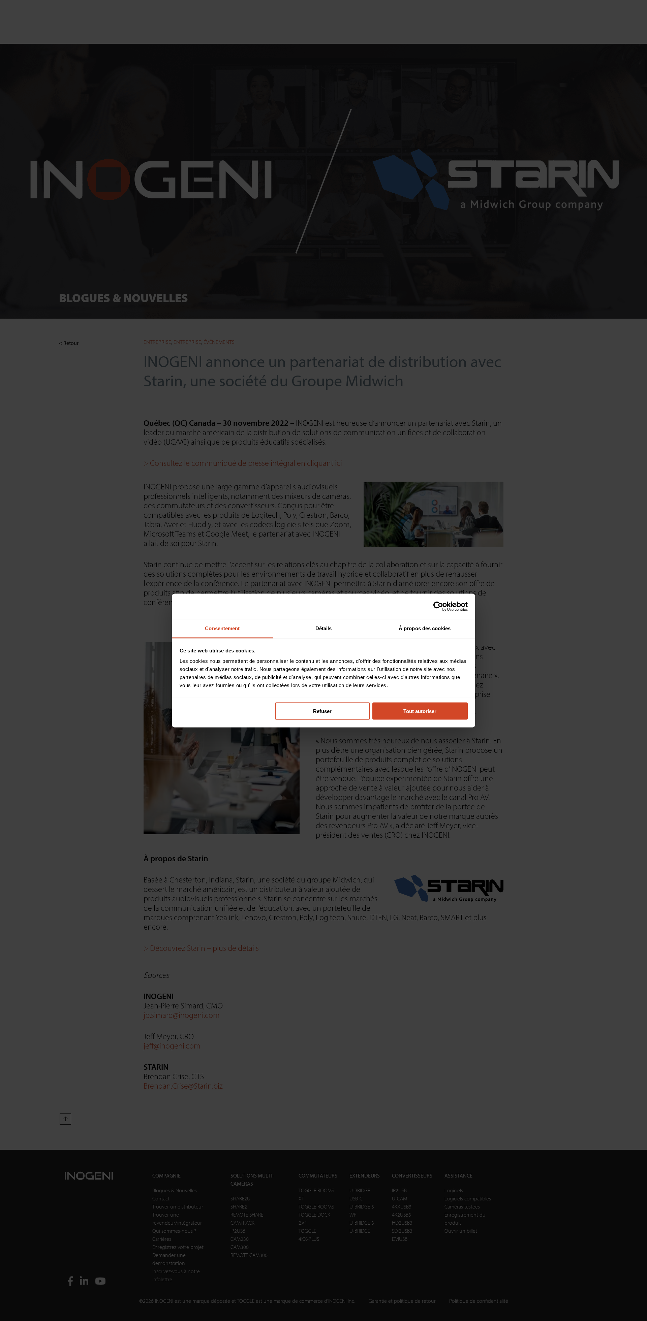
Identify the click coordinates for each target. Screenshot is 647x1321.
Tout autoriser (419, 711)
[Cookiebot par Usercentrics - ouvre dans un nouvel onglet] (438, 606)
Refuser (322, 711)
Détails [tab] (323, 628)
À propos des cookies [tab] (425, 628)
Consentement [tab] (222, 628)
